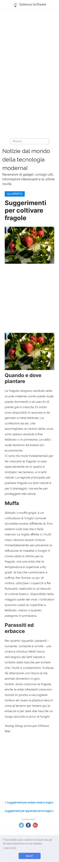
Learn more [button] (9, 847)
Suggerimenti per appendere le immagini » (29, 810)
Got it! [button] (29, 856)
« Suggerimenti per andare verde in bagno (29, 802)
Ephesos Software (32, 4)
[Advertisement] (29, 43)
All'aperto (14, 193)
